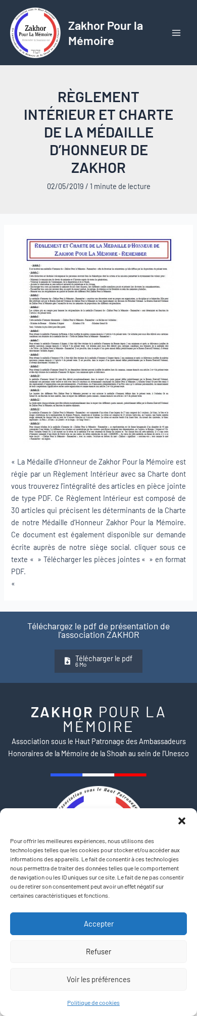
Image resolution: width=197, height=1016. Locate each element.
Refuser (98, 951)
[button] (182, 821)
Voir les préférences (98, 979)
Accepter (99, 923)
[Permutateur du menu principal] (176, 32)
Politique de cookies (93, 1002)
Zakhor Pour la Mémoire (105, 32)
